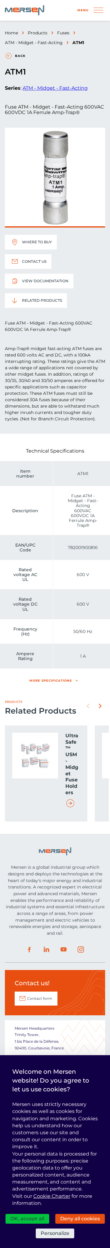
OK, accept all (27, 1219)
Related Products (42, 300)
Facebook (29, 950)
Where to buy (37, 242)
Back (20, 56)
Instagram (81, 950)
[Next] (100, 706)
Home (11, 32)
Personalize (55, 1233)
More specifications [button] (50, 681)
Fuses (63, 32)
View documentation (45, 281)
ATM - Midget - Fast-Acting (34, 42)
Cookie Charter (51, 1196)
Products (37, 32)
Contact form (39, 998)
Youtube (63, 950)
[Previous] (88, 706)
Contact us (34, 261)
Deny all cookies (80, 1219)
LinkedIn (46, 950)
